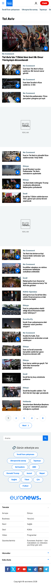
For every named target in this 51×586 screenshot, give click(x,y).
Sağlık (14, 480)
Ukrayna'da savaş (30, 9)
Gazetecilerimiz (8, 540)
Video (4, 535)
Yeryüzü (30, 518)
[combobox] (25, 438)
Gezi (4, 530)
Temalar (5, 507)
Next (24, 425)
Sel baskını (20, 467)
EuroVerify (28, 319)
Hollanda (27, 401)
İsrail (25, 193)
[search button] (45, 438)
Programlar (31, 535)
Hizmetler (6, 553)
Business (6, 518)
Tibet (26, 480)
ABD (34, 467)
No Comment (8, 54)
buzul (29, 473)
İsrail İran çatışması (11, 9)
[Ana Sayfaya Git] (9, 3)
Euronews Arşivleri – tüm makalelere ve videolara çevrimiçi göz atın (37, 542)
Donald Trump (13, 473)
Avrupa (5, 513)
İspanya (43, 9)
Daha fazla (6, 560)
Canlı (44, 3)
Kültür (29, 530)
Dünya (26, 166)
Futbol (25, 486)
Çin (38, 480)
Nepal (42, 473)
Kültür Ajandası (30, 292)
